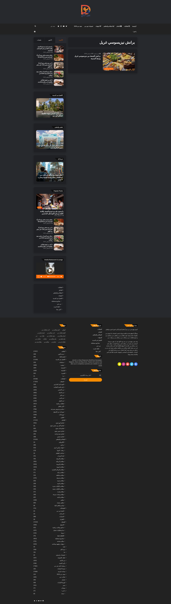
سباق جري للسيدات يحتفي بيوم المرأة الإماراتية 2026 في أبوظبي (44, 73)
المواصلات (62, 508)
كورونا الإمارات (61, 582)
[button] (49, 270)
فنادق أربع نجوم (60, 423)
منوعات (63, 588)
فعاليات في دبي (61, 342)
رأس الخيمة (62, 563)
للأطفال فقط (60, 536)
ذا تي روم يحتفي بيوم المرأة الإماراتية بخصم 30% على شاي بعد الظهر (44, 64)
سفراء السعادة (61, 568)
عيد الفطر (61, 401)
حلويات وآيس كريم (59, 447)
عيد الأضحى (61, 390)
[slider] (51, 276)
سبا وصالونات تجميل (58, 530)
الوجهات (98, 26)
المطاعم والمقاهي (108, 26)
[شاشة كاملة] (38, 276)
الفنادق (118, 26)
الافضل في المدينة (58, 298)
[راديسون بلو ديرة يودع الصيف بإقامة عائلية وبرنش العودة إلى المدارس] (59, 49)
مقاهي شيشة (60, 502)
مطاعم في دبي (38, 342)
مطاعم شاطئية (60, 475)
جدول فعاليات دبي (51, 336)
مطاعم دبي (46, 342)
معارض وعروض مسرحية (57, 409)
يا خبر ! (134, 31)
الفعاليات (126, 26)
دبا (63, 376)
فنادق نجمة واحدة (59, 434)
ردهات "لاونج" (60, 450)
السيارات (61, 516)
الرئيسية (134, 26)
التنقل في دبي (60, 511)
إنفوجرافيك (62, 356)
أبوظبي (63, 330)
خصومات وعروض (60, 555)
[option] (50, 108)
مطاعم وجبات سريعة (58, 494)
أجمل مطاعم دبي (56, 330)
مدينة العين (61, 354)
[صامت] (41, 276)
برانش (62, 445)
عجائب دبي (62, 577)
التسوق (62, 524)
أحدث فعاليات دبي (46, 330)
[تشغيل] (61, 276)
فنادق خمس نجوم (59, 431)
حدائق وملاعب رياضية (58, 527)
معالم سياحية (60, 541)
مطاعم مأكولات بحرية (58, 486)
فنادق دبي (53, 342)
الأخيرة (61, 40)
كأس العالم (61, 406)
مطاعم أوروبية (60, 464)
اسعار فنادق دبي (41, 333)
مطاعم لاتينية (60, 483)
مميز (64, 585)
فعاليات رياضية (60, 403)
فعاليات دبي (38, 339)
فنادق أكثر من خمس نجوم (57, 425)
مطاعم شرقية (60, 478)
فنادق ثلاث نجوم (60, 428)
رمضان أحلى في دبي (59, 566)
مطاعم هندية (60, 491)
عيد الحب (61, 398)
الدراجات (61, 513)
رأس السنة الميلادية (59, 387)
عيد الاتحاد (61, 392)
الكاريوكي (61, 442)
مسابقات (61, 362)
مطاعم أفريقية (60, 458)
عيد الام (62, 395)
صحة (62, 593)
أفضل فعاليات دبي (61, 333)
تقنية (64, 546)
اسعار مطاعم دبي (61, 336)
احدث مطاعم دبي (51, 333)
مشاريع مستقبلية (56, 301)
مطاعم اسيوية (60, 467)
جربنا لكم (62, 549)
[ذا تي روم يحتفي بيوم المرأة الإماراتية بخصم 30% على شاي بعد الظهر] (59, 65)
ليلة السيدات (60, 456)
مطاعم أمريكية (60, 461)
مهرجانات (61, 414)
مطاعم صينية (60, 480)
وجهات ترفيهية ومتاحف (58, 544)
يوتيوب (62, 365)
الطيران (62, 519)
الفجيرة (63, 373)
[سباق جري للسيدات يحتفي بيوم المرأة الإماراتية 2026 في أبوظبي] (59, 74)
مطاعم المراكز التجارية (58, 469)
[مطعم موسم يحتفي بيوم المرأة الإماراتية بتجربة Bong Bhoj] (59, 57)
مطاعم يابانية (60, 497)
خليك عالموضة (61, 557)
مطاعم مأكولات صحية (58, 489)
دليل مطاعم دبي (52, 339)
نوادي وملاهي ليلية (59, 505)
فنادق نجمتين (60, 436)
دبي (36, 336)
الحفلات (62, 381)
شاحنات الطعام (60, 453)
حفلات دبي (42, 336)
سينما (62, 533)
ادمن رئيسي (96, 53)
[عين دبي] (85, 12)
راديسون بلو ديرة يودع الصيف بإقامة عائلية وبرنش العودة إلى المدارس (44, 48)
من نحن (59, 304)
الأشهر (50, 40)
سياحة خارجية (61, 571)
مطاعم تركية (60, 472)
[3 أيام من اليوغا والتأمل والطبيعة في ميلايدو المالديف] (59, 82)
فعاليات (45, 339)
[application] (50, 270)
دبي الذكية (62, 560)
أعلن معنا (58, 309)
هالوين (62, 417)
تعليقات (39, 40)
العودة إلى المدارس (59, 384)
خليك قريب (57, 307)
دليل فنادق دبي (62, 339)
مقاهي (62, 500)
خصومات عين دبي (88, 26)
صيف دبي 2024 (78, 26)
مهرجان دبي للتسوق (58, 412)
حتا (64, 552)
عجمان (63, 579)
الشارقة (63, 370)
